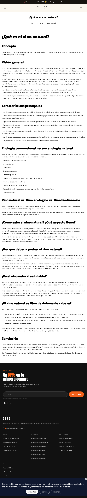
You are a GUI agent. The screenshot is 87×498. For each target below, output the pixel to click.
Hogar (33, 23)
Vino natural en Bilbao (38, 454)
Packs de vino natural (10, 442)
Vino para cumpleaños (66, 446)
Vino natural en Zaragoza (39, 458)
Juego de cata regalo (66, 450)
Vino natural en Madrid (38, 438)
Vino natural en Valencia (39, 446)
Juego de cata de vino (10, 450)
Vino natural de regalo (66, 438)
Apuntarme (76, 394)
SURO (7, 419)
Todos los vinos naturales (11, 438)
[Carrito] (81, 8)
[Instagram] (5, 403)
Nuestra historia (8, 468)
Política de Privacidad (62, 486)
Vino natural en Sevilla (38, 450)
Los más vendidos (9, 446)
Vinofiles (5, 476)
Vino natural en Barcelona (39, 442)
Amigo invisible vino (65, 442)
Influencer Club (8, 472)
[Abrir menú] (5, 7)
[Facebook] (11, 403)
